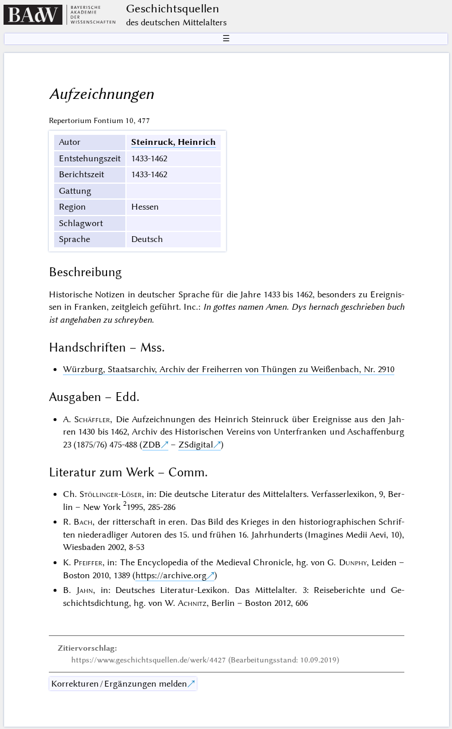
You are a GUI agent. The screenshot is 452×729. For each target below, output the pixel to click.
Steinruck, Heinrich (173, 142)
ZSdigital (195, 444)
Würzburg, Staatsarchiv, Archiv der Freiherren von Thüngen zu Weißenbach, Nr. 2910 (228, 369)
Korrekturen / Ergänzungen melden (119, 683)
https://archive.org (171, 575)
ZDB (151, 444)
